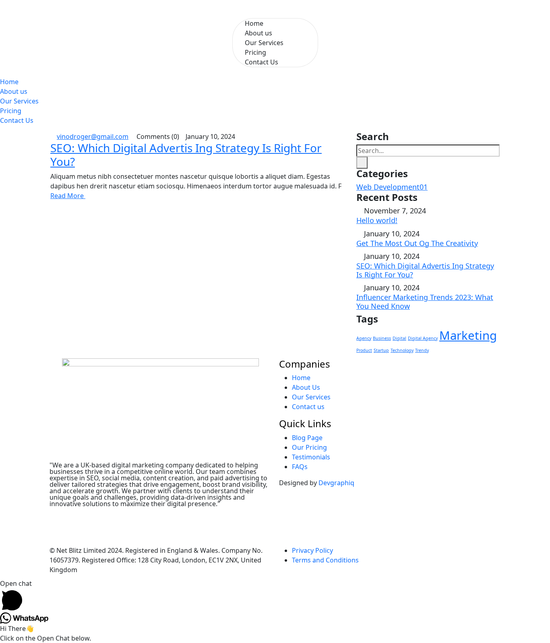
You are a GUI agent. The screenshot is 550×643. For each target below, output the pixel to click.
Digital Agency (423, 338)
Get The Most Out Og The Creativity (417, 243)
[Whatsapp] (125, 517)
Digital (399, 338)
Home (9, 81)
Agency (363, 338)
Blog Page (308, 437)
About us (13, 91)
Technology (402, 350)
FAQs (300, 466)
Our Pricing (310, 447)
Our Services (264, 42)
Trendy (422, 350)
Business (382, 338)
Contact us (309, 406)
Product (364, 350)
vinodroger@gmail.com (92, 136)
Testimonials (312, 457)
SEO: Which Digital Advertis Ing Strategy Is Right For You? (186, 154)
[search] (362, 163)
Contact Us (261, 62)
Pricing (10, 110)
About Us (307, 387)
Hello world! (376, 220)
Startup (381, 350)
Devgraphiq (336, 482)
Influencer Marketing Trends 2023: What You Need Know (424, 301)
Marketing (468, 335)
